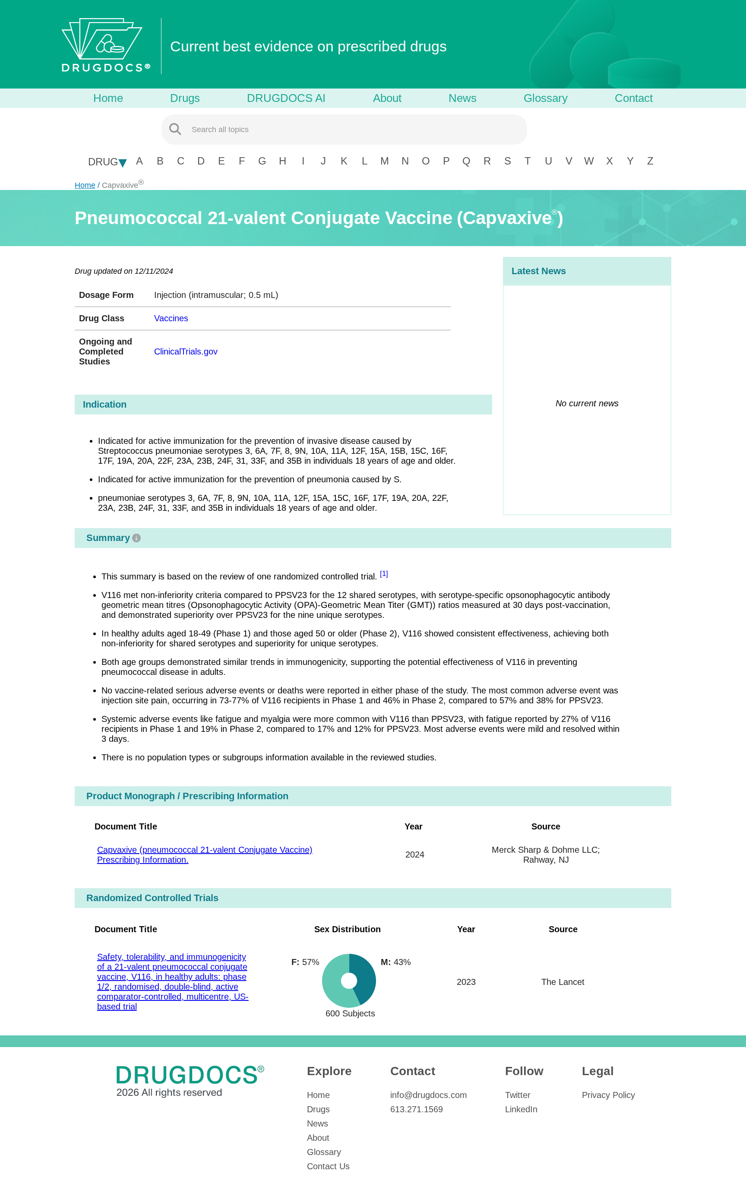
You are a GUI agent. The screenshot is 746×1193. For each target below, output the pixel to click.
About (387, 98)
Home (108, 98)
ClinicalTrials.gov (186, 351)
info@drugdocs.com (428, 1095)
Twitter (518, 1095)
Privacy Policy (608, 1095)
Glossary (546, 98)
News (463, 98)
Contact (634, 98)
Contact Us (328, 1166)
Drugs (185, 98)
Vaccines (171, 318)
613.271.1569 (416, 1109)
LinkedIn (521, 1109)
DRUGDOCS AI (286, 98)
